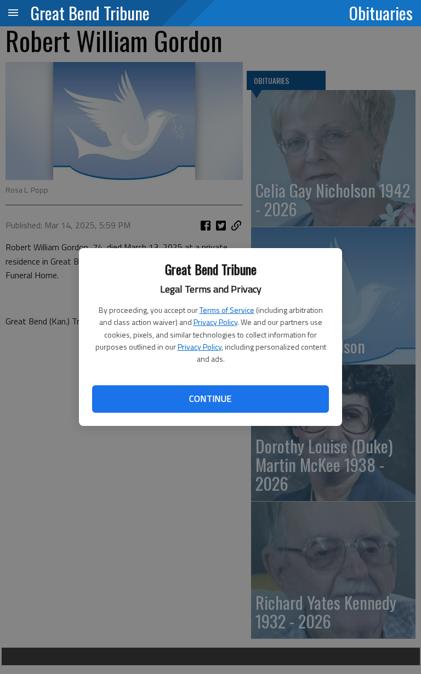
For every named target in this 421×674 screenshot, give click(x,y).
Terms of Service (227, 310)
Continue (210, 398)
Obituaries (381, 12)
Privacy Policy (215, 322)
